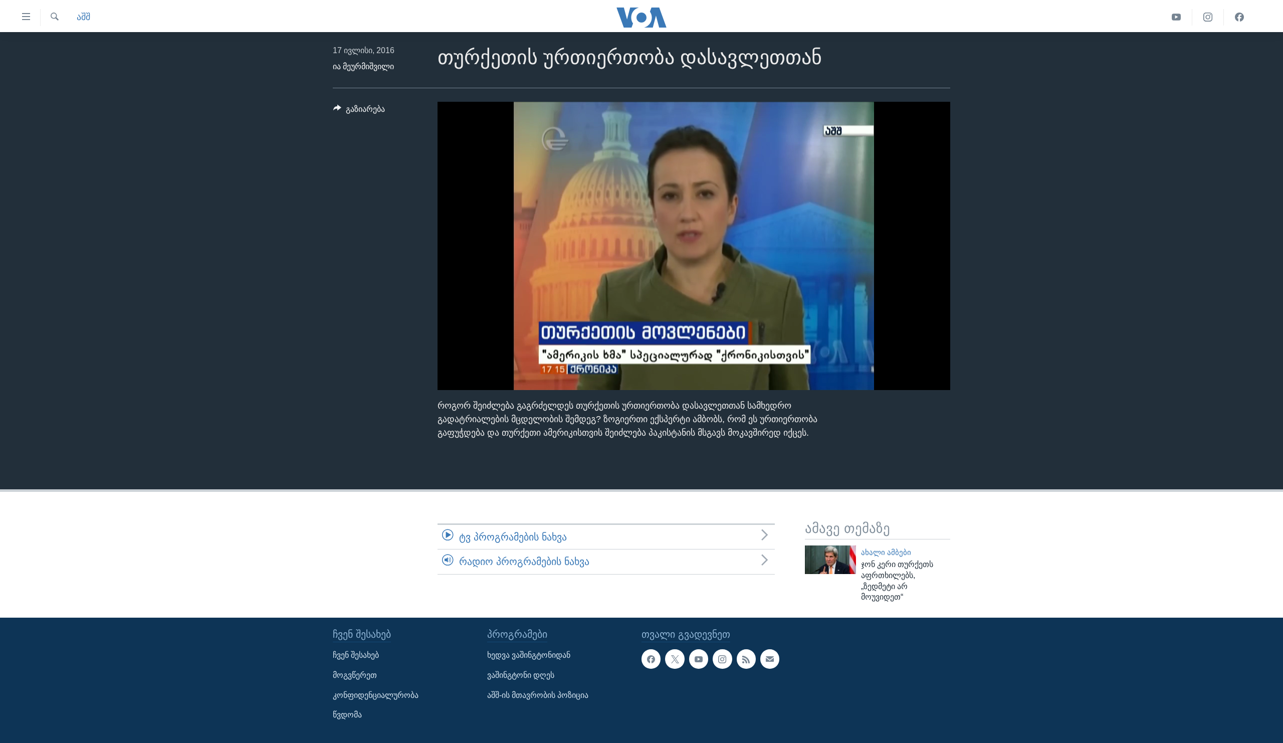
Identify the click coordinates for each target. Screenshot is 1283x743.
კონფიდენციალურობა (375, 695)
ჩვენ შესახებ (356, 655)
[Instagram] (1208, 17)
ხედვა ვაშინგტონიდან (528, 655)
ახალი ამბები (886, 552)
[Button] (359, 111)
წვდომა (347, 714)
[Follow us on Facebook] (651, 659)
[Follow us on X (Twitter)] (674, 659)
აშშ (83, 17)
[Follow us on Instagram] (722, 659)
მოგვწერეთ (355, 675)
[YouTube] (1176, 17)
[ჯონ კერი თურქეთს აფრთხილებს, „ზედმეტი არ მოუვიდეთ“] (830, 559)
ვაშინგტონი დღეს (520, 675)
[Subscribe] (769, 659)
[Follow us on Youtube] (698, 659)
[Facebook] (1239, 17)
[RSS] (746, 659)
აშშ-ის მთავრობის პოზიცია (537, 695)
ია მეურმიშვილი (363, 66)
